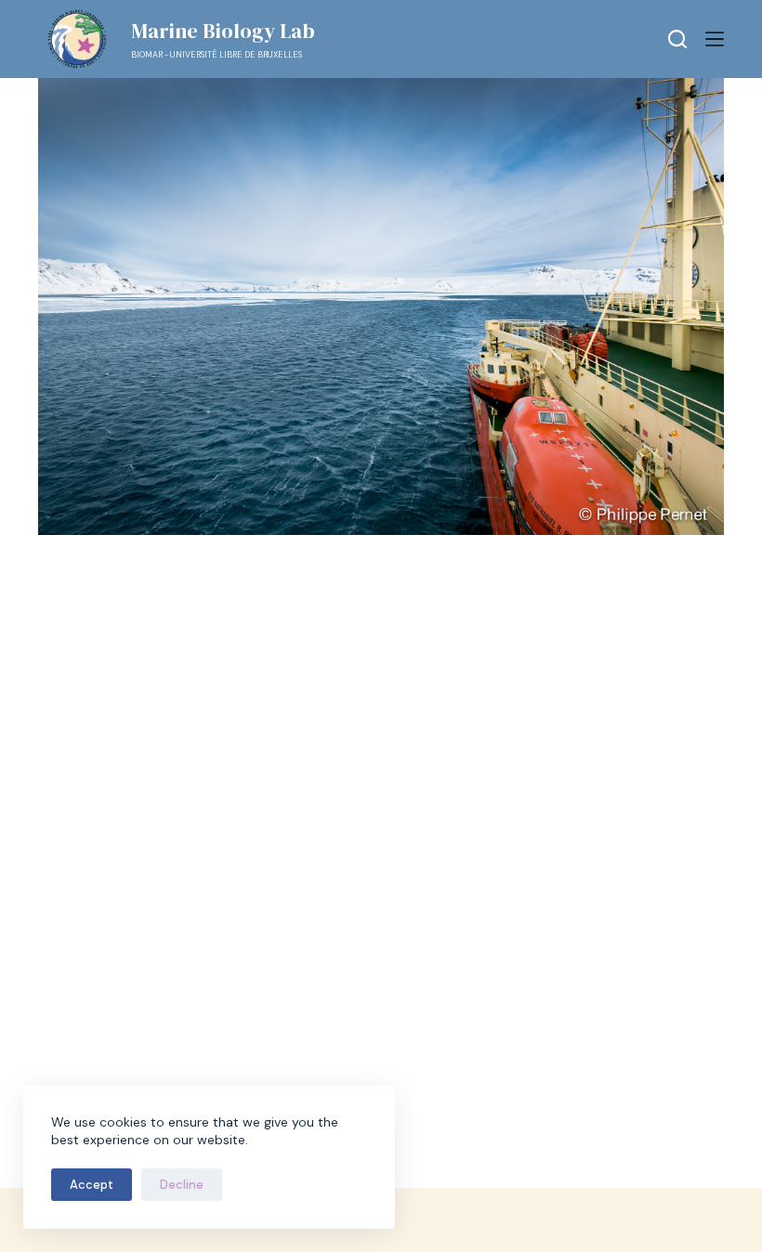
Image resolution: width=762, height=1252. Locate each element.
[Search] (677, 39)
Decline (182, 1185)
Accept (91, 1185)
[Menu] (714, 39)
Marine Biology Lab (223, 31)
